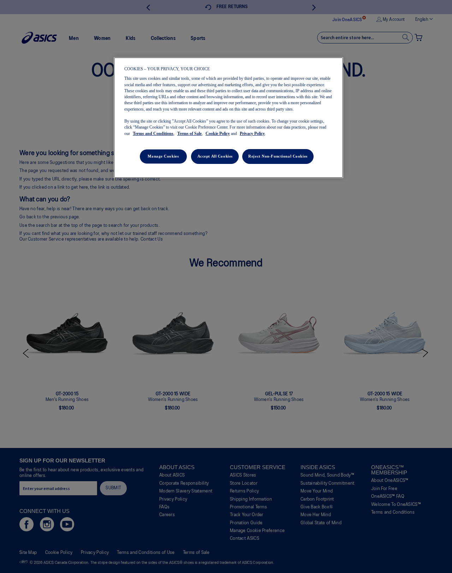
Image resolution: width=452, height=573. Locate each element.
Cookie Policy (218, 133)
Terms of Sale (189, 133)
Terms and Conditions (153, 133)
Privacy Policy (252, 133)
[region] (228, 117)
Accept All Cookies (215, 156)
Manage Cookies (163, 156)
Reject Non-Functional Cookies (278, 156)
